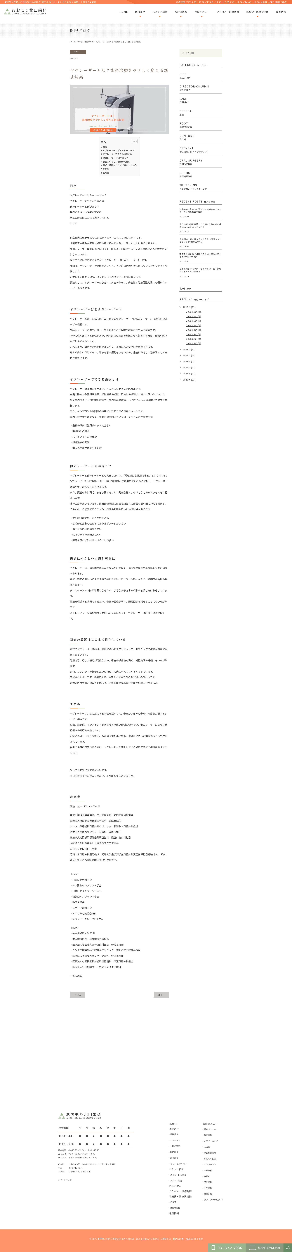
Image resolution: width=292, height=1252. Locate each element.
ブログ (80, 42)
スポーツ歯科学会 (82, 908)
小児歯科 (208, 1188)
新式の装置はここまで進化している (120, 165)
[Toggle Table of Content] (133, 141)
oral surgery (190, 161)
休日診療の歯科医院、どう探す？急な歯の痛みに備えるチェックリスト (200, 225)
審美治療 (208, 1194)
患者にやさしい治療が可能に (116, 161)
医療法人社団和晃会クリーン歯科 (90, 955)
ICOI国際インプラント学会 (86, 885)
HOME (73, 42)
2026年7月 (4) (193, 316)
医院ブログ (89, 42)
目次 (105, 146)
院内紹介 (174, 1152)
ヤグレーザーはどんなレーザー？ (119, 150)
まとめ (106, 169)
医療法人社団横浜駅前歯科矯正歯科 (91, 961)
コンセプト (175, 1140)
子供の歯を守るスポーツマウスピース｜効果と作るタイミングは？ (200, 270)
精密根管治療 (210, 1152)
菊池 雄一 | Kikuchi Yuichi (85, 806)
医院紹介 (174, 1134)
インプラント (210, 1164)
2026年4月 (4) (193, 329)
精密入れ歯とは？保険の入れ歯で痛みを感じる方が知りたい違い (200, 255)
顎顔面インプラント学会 (85, 896)
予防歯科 (208, 1182)
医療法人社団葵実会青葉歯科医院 (90, 944)
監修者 (106, 172)
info (76, 52)
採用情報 (174, 1213)
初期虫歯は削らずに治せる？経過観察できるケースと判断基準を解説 (200, 210)
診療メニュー (210, 1129)
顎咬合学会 (78, 902)
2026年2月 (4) (193, 338)
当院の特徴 (175, 1146)
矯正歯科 (208, 1135)
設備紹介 (174, 1157)
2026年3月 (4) (193, 334)
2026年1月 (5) (193, 343)
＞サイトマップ (65, 1179)
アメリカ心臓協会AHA (84, 913)
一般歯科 (208, 1170)
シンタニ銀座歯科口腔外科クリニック (93, 950)
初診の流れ (175, 1186)
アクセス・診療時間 (180, 1191)
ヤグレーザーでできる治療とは (117, 154)
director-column (194, 87)
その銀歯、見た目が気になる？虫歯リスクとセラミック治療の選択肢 (200, 240)
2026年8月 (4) (193, 311)
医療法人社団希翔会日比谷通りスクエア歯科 (96, 967)
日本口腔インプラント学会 (87, 891)
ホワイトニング (211, 1141)
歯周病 (207, 1176)
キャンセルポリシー (179, 1163)
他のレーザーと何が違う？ (115, 157)
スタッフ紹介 (176, 1180)
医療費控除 (175, 1207)
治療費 (173, 1201)
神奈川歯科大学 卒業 (83, 933)
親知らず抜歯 (210, 1158)
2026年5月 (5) (193, 325)
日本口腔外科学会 (82, 880)
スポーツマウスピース (213, 1199)
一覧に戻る (76, 975)
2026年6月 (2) (193, 320)
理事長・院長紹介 (178, 1174)
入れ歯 (207, 1146)
